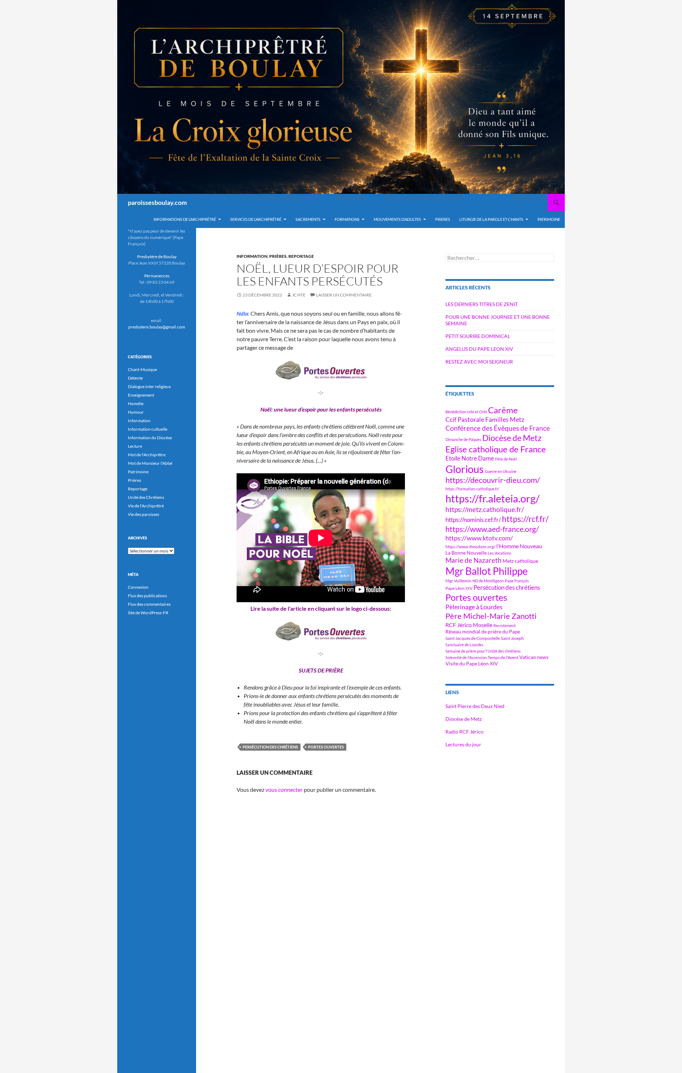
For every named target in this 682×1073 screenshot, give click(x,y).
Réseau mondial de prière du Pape (482, 631)
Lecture (135, 446)
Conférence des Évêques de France (497, 428)
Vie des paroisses (143, 514)
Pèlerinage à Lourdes (474, 607)
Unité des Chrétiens (146, 497)
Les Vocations (499, 553)
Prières (278, 256)
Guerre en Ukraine (500, 471)
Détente (135, 378)
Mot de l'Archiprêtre (147, 454)
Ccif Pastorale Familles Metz (484, 419)
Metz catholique (520, 561)
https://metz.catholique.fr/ (484, 509)
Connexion (138, 587)
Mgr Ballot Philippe (486, 571)
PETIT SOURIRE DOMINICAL (477, 336)
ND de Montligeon (488, 580)
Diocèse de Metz (512, 438)
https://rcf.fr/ (525, 519)
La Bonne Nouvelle (466, 553)
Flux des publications (147, 595)
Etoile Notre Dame (469, 458)
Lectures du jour (463, 744)
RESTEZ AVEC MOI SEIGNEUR (479, 362)
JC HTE (298, 295)
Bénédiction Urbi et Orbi (466, 411)
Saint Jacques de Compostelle (472, 638)
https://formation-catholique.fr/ (472, 488)
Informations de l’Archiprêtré (184, 219)
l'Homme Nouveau (519, 546)
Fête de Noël (506, 459)
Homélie (136, 403)
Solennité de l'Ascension (466, 657)
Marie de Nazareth (473, 560)
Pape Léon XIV (458, 588)
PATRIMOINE (548, 219)
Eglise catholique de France (495, 449)
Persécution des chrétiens (270, 747)
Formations (347, 219)
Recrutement (504, 625)
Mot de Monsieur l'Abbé (150, 463)
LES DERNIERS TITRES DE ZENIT (481, 304)
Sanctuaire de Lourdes (464, 644)
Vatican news (533, 657)
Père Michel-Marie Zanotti (491, 616)
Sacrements (308, 219)
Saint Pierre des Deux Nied (474, 706)
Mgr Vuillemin (458, 580)
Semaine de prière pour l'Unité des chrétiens (483, 651)
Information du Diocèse (150, 437)
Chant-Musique (142, 369)
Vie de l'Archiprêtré (146, 505)
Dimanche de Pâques (463, 439)
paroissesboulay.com (157, 202)
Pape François (517, 580)
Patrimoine (138, 471)
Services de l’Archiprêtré (255, 219)
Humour (136, 412)
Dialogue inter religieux (149, 386)
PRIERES (442, 219)
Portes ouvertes (326, 747)
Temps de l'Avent (503, 657)
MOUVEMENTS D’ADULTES (397, 219)
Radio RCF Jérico (464, 732)
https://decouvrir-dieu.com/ (492, 480)
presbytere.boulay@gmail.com (156, 326)
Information (252, 256)
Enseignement (141, 395)
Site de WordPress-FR (148, 612)
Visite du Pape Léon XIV (471, 663)
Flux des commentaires (149, 604)
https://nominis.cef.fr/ (473, 519)
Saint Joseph (512, 638)
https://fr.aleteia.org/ (492, 498)
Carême (503, 410)
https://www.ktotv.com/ (479, 538)
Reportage (301, 256)
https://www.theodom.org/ (470, 546)
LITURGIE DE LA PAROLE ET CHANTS (491, 219)
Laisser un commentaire (344, 295)
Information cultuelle (147, 429)
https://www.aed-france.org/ (492, 529)
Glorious (464, 469)
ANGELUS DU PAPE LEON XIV (479, 349)
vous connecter (284, 789)
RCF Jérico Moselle (468, 625)
